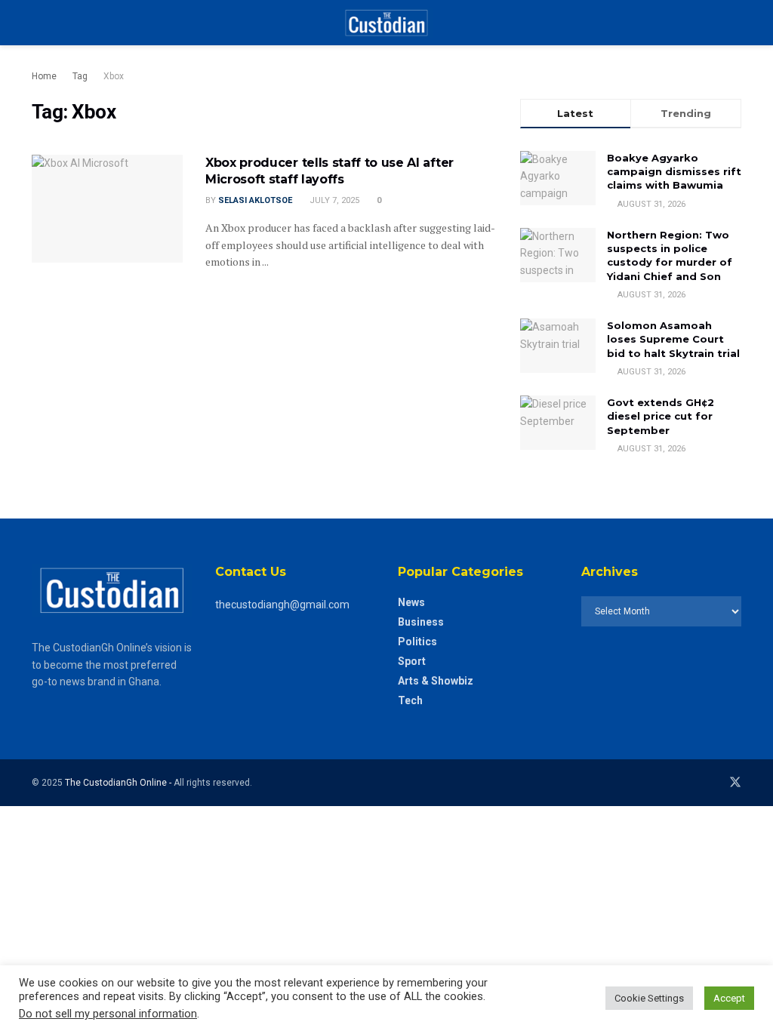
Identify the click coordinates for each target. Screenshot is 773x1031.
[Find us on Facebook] (714, 782)
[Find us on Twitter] (735, 782)
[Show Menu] (38, 22)
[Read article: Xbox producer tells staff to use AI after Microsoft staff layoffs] (107, 209)
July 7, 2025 (333, 200)
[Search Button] (734, 22)
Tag (80, 76)
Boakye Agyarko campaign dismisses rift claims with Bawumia (674, 171)
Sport (412, 661)
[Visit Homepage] (386, 23)
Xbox (113, 76)
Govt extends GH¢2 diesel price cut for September (660, 415)
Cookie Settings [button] (649, 998)
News (411, 602)
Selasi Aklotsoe (255, 200)
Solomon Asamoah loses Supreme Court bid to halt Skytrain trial (673, 339)
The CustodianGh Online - (119, 782)
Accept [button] (729, 998)
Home (44, 76)
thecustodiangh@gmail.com (282, 605)
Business (421, 622)
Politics (417, 642)
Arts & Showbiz (435, 681)
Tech (410, 700)
